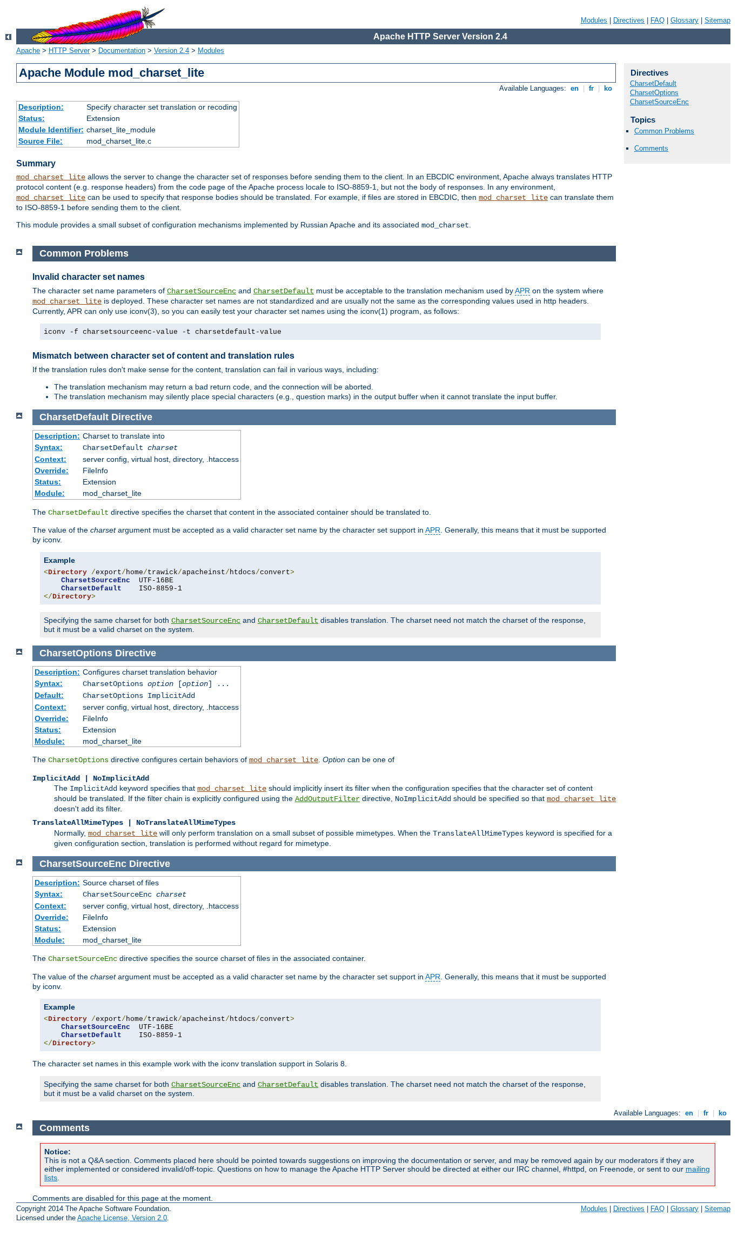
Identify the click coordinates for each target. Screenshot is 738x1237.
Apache (28, 50)
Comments (651, 148)
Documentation (121, 50)
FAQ (657, 20)
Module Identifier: (51, 129)
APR (522, 290)
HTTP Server (69, 50)
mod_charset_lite (50, 177)
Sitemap (717, 20)
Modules (594, 20)
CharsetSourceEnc (659, 102)
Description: (41, 107)
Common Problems (664, 131)
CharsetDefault (653, 83)
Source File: (40, 141)
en (574, 88)
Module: (50, 493)
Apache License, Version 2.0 (122, 1218)
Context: (50, 459)
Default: (49, 695)
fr (591, 88)
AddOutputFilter (327, 799)
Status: (31, 118)
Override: (52, 470)
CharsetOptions (654, 93)
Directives (629, 20)
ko (608, 88)
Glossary (684, 20)
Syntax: (49, 447)
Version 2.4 (171, 50)
